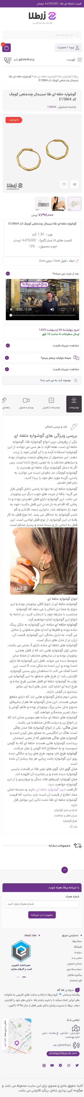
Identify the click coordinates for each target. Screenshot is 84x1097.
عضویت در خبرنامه (42, 915)
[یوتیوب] (52, 1065)
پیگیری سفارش (75, 975)
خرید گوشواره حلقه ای (51, 789)
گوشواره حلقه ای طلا (44, 76)
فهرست (71, 60)
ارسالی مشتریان (74, 963)
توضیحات (74, 408)
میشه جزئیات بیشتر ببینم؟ (56, 358)
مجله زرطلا (77, 941)
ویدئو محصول (26, 408)
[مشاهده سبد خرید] (6, 48)
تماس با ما (77, 958)
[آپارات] (43, 1065)
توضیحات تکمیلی (51, 408)
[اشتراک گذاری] (74, 184)
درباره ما (78, 952)
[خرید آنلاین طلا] (42, 18)
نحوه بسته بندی (74, 969)
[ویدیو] (74, 204)
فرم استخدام (76, 980)
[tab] (74, 404)
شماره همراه (72, 896)
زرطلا (75, 76)
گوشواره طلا (64, 76)
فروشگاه (78, 947)
